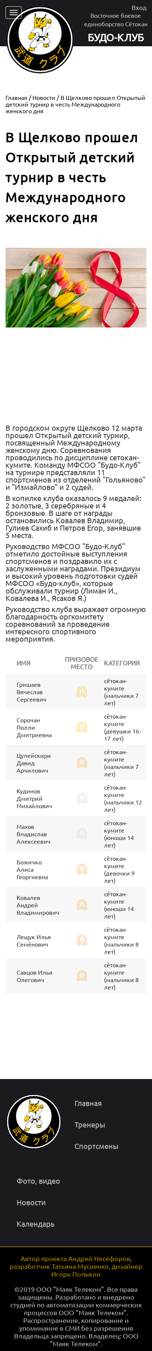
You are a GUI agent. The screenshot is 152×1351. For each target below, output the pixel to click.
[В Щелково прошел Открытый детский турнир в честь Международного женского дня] (76, 326)
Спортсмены (96, 1145)
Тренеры (90, 1124)
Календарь (36, 1223)
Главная (88, 1103)
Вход (139, 7)
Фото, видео (38, 1180)
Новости (31, 1202)
